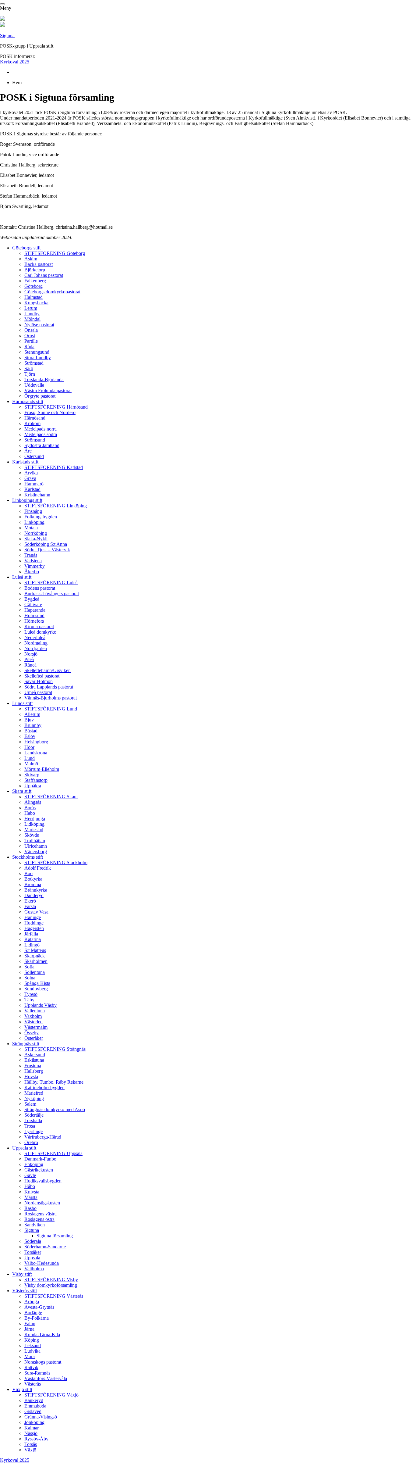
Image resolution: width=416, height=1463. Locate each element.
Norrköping (35, 533)
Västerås (32, 1383)
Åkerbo (31, 571)
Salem (30, 1104)
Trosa (29, 1126)
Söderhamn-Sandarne (45, 1246)
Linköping (34, 522)
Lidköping (34, 824)
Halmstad (33, 297)
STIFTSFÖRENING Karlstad (53, 467)
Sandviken (34, 1224)
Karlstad (32, 489)
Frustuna (32, 1065)
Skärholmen (36, 961)
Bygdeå (31, 599)
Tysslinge (33, 1131)
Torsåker (32, 1252)
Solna (29, 977)
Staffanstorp (36, 780)
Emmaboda (35, 1405)
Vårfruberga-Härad (42, 1136)
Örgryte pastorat (39, 396)
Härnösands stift (27, 401)
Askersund (34, 1054)
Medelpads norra (40, 428)
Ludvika (32, 1351)
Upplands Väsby (40, 1005)
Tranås (30, 555)
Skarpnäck (34, 955)
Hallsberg (33, 1071)
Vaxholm (33, 1016)
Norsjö (30, 653)
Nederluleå (34, 637)
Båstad (30, 730)
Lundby (32, 313)
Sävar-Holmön (38, 681)
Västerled (33, 1021)
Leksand (32, 1345)
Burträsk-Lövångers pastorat (51, 593)
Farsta (30, 906)
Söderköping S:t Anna (45, 544)
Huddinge (34, 922)
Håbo (29, 1186)
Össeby (31, 1032)
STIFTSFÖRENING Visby (51, 1279)
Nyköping (34, 1098)
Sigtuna (7, 35)
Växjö (30, 1449)
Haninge (32, 917)
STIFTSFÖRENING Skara (51, 796)
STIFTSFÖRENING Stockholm (55, 862)
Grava (30, 478)
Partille (31, 341)
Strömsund (34, 439)
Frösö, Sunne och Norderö (50, 412)
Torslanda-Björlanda (44, 379)
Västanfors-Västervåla (45, 1378)
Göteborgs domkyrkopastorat (52, 291)
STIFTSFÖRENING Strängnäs (55, 1049)
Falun (29, 1323)
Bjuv (29, 719)
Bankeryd (33, 1400)
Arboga (31, 1301)
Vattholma (34, 1268)
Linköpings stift (27, 500)
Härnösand (34, 417)
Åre (28, 450)
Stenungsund (36, 352)
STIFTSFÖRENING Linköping (55, 505)
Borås (30, 807)
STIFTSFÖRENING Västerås (53, 1296)
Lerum (30, 308)
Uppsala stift (24, 1147)
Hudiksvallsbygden (43, 1180)
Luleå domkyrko (40, 632)
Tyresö (30, 994)
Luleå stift (21, 577)
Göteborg (33, 286)
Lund (29, 758)
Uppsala (32, 1257)
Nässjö (30, 1433)
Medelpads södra (40, 434)
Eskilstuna (34, 1060)
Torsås (30, 1444)
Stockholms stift (27, 857)
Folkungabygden (40, 516)
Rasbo (30, 1208)
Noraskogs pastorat (42, 1362)
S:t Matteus (35, 950)
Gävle (30, 1175)
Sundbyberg (36, 988)
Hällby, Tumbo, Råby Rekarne (53, 1082)
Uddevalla (34, 385)
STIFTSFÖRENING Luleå (51, 582)
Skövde (31, 835)
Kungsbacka (36, 302)
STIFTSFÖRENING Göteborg (54, 253)
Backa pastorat (38, 264)
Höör (29, 747)
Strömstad (34, 363)
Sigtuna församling (55, 1235)
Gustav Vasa (36, 911)
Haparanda (34, 610)
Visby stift (22, 1274)
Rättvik (31, 1367)
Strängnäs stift (25, 1043)
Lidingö (32, 944)
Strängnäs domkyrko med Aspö (54, 1109)
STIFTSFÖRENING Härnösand (56, 407)
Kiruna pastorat (39, 626)
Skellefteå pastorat (41, 675)
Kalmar (31, 1427)
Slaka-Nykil (36, 538)
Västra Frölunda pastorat (48, 390)
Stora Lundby (37, 357)
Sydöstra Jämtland (41, 445)
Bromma (32, 884)
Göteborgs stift (26, 247)
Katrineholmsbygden (44, 1087)
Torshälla (33, 1120)
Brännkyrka (35, 889)
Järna (29, 1329)
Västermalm (36, 1027)
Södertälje (34, 1115)
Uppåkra (32, 785)
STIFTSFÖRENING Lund (50, 708)
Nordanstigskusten (42, 1202)
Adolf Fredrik (37, 868)
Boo (28, 873)
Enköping (33, 1164)
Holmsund (34, 615)
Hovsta (31, 1076)
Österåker (33, 1038)
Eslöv (29, 736)
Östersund (34, 456)
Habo (29, 813)
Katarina (32, 939)
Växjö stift (22, 1389)
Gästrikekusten (38, 1169)
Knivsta (31, 1191)
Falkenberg (35, 280)
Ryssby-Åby (36, 1438)
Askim (30, 258)
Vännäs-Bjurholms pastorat (50, 697)
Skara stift (21, 791)
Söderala (32, 1241)
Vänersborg (35, 851)
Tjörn (29, 374)
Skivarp (31, 774)
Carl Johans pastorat (43, 275)
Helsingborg (36, 741)
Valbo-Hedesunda (41, 1263)
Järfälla (31, 933)
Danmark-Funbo (40, 1158)
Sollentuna (34, 972)
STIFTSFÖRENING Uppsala (53, 1153)
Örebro (31, 1142)
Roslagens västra (40, 1213)
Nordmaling (36, 643)
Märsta (30, 1197)
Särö (28, 368)
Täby (29, 999)
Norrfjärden (35, 648)
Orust (29, 335)
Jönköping (34, 1422)
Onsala (31, 330)
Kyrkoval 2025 (14, 61)
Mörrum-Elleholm (41, 769)
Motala (31, 527)
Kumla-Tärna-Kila (42, 1334)
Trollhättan (34, 840)
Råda (29, 346)
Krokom (32, 423)
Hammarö (34, 483)
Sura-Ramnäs (37, 1372)
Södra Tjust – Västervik (47, 549)
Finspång (33, 511)
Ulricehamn (35, 846)
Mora (29, 1356)
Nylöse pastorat (39, 324)
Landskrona (35, 752)
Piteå (29, 659)
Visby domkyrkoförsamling (50, 1285)
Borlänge (33, 1312)
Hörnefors (34, 621)
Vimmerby (34, 566)
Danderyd (34, 895)
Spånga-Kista (37, 983)
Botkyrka (33, 879)
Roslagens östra (39, 1219)
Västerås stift (24, 1290)
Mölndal (32, 319)
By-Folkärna (36, 1318)
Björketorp (34, 269)
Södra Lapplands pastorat (48, 686)
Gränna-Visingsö (40, 1416)
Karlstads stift (25, 461)
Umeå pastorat (38, 692)
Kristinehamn (37, 494)
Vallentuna (34, 1010)
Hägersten (34, 928)
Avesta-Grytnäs (39, 1307)
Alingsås (32, 802)
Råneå (30, 664)
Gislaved (32, 1411)
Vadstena (33, 560)
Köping (31, 1340)
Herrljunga (34, 818)
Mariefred (33, 1093)
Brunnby (32, 725)
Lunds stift (22, 703)
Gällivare (33, 604)
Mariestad (33, 829)
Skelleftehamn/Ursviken (47, 670)
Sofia (29, 966)
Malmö (31, 763)
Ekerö (30, 900)
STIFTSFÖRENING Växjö (51, 1394)
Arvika (31, 472)
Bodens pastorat (39, 588)
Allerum (32, 714)
